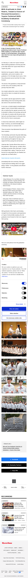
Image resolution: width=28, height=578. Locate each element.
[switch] (24, 288)
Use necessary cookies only (14, 318)
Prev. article (22, 487)
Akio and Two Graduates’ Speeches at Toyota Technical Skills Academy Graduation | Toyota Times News (12, 448)
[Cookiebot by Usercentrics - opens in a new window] (19, 259)
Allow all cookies (14, 308)
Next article (5, 487)
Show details (19, 304)
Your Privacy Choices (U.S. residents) (18, 572)
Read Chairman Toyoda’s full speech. (10, 158)
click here (4, 276)
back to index (14, 487)
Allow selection (14, 313)
